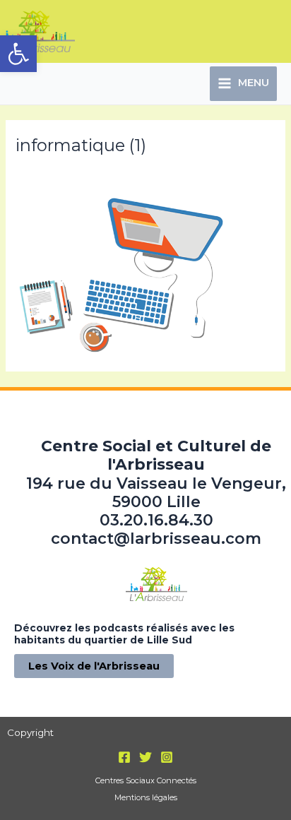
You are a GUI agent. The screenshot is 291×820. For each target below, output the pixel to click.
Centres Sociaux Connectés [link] (145, 780)
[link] (18, 53)
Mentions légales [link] (145, 797)
